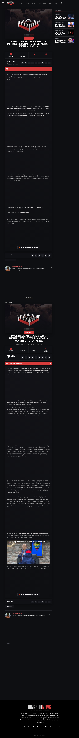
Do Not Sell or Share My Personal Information (39, 736)
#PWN (38, 207)
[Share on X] (36, 255)
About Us (36, 730)
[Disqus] (28, 664)
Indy (56, 3)
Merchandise (26, 730)
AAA (44, 3)
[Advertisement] (16, 164)
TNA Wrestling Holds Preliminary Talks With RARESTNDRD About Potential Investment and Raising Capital (60, 33)
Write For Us (16, 730)
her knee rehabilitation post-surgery (18, 115)
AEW (33, 3)
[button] (61, 3)
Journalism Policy (54, 730)
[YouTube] (39, 63)
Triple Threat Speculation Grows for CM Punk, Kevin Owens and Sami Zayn (60, 17)
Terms (76, 730)
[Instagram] (42, 63)
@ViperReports (29, 207)
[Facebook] (22, 63)
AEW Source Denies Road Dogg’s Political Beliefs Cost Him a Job (60, 41)
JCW (50, 3)
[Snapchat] (46, 63)
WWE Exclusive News (59, 22)
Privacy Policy (67, 730)
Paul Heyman (10, 606)
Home (21, 3)
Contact (43, 730)
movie (20, 176)
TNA (39, 3)
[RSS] (59, 726)
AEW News (57, 38)
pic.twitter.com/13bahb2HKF (14, 209)
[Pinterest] (36, 63)
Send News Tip (5, 730)
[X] (26, 63)
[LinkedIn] (32, 63)
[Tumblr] (42, 726)
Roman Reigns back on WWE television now (36, 370)
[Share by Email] (49, 255)
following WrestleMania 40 (32, 368)
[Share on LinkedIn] (39, 255)
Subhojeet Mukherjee (17, 266)
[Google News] (29, 63)
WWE (27, 3)
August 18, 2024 (24, 212)
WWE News (11, 8)
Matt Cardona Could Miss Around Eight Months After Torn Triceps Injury (60, 25)
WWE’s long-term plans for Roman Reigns (31, 533)
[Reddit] (49, 63)
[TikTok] (54, 726)
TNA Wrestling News (59, 30)
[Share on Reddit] (46, 255)
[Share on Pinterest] (42, 255)
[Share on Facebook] (32, 255)
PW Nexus (32, 146)
